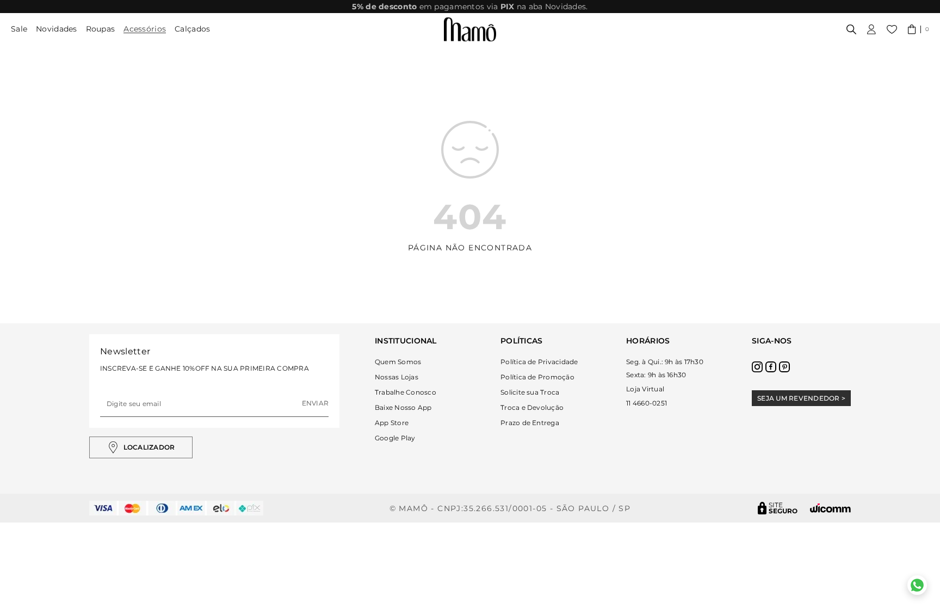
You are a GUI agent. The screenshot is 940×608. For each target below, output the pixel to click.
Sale (19, 29)
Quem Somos (398, 362)
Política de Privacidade (539, 362)
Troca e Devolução (532, 407)
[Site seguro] (778, 508)
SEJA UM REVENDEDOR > (801, 398)
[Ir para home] (470, 29)
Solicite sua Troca (529, 392)
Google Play (395, 438)
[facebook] (770, 366)
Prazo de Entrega (529, 423)
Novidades (56, 29)
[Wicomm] (830, 508)
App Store (392, 423)
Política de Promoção (537, 377)
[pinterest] (784, 366)
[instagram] (757, 366)
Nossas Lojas (396, 377)
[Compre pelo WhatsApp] (917, 585)
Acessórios (144, 29)
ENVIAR (315, 403)
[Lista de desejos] (892, 29)
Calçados (192, 29)
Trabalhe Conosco (405, 392)
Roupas (100, 29)
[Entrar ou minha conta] (871, 29)
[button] (918, 29)
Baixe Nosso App (403, 407)
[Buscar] (851, 29)
